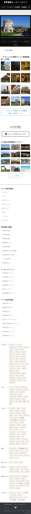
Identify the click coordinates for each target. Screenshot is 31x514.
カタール (16, 453)
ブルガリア (24, 368)
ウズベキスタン (24, 387)
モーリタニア (12, 441)
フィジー (25, 497)
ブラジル (11, 471)
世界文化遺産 (6, 230)
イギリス (16, 349)
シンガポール (25, 389)
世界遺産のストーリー (8, 331)
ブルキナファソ (13, 434)
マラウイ (18, 436)
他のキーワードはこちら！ (10, 319)
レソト (27, 441)
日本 (28, 401)
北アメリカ (5, 200)
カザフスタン (12, 389)
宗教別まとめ (6, 311)
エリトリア (23, 410)
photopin (24, 37)
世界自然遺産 (6, 234)
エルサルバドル (25, 476)
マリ (23, 436)
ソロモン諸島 (25, 492)
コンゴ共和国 (21, 417)
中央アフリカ (12, 443)
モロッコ (18, 439)
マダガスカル (12, 436)
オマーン (11, 453)
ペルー (22, 471)
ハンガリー (18, 366)
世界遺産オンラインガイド (15, 2)
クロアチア (17, 356)
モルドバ (22, 375)
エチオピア (17, 410)
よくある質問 (6, 258)
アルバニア (20, 347)
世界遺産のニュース (8, 335)
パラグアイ (27, 469)
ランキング (10, 7)
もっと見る (15, 175)
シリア (11, 455)
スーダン (24, 424)
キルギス (23, 354)
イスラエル (17, 450)
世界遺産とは (6, 263)
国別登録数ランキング (8, 293)
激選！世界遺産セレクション (10, 323)
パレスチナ (27, 455)
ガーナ (16, 415)
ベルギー (17, 370)
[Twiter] (15, 507)
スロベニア (23, 361)
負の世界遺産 (6, 246)
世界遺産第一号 (6, 315)
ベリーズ (11, 488)
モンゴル (11, 401)
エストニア (18, 351)
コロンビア (12, 469)
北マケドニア (12, 382)
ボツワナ (23, 434)
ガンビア (11, 415)
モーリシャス (24, 439)
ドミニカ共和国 (20, 483)
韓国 (10, 403)
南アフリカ (19, 443)
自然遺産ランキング (8, 281)
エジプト (11, 410)
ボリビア (27, 471)
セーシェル (17, 427)
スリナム (17, 469)
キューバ (11, 478)
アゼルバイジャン (13, 347)
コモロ (15, 417)
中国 (20, 401)
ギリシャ (11, 356)
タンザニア (23, 427)
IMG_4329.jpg (16, 37)
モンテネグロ (12, 377)
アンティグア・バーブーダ (15, 476)
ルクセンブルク (13, 380)
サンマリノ (23, 356)
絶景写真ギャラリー (8, 327)
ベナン (18, 434)
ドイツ (26, 363)
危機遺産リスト (6, 242)
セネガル (11, 427)
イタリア (22, 349)
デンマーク (21, 363)
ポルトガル (24, 373)
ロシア (25, 380)
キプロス (18, 354)
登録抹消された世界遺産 (9, 250)
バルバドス (22, 485)
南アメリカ (5, 208)
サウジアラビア (23, 453)
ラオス (16, 401)
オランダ (23, 351)
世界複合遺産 (6, 238)
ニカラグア (12, 485)
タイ (16, 391)
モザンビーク (12, 439)
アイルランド (19, 344)
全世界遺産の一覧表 (8, 254)
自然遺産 (24, 7)
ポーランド (12, 375)
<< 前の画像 (8, 50)
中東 (3, 212)
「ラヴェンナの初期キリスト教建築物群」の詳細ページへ (15, 112)
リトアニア (24, 377)
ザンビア (22, 422)
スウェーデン (22, 358)
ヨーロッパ (5, 192)
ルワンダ (22, 441)
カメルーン (12, 413)
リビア (18, 441)
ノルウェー (12, 366)
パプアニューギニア (13, 497)
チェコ (16, 363)
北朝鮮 (24, 401)
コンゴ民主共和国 (13, 420)
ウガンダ (23, 408)
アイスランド (12, 344)
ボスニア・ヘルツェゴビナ (15, 373)
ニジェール (24, 431)
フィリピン (26, 396)
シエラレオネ (12, 424)
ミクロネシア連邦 (20, 499)
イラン (26, 450)
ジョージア (12, 358)
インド (11, 387)
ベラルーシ (12, 370)
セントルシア (12, 483)
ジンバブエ (19, 424)
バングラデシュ (13, 396)
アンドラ (11, 349)
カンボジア (19, 389)
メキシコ (21, 462)
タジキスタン (21, 391)
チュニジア (16, 429)
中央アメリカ (6, 204)
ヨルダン (11, 457)
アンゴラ (18, 408)
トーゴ (21, 429)
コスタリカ (23, 478)
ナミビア (18, 431)
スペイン (11, 361)
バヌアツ (20, 495)
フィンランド (12, 368)
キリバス (19, 492)
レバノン (16, 457)
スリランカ (12, 391)
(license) (28, 37)
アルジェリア (12, 408)
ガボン (24, 413)
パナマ (27, 485)
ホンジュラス (17, 488)
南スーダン (25, 443)
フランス (18, 368)
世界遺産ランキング (8, 273)
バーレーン (20, 455)
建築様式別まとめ (7, 307)
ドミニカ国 (26, 483)
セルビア (11, 363)
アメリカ (11, 462)
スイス (17, 358)
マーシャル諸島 (13, 499)
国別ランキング (6, 289)
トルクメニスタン (13, 394)
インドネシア (16, 387)
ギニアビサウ (26, 415)
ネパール (20, 394)
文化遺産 (17, 7)
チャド (11, 429)
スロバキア (17, 361)
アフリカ (5, 216)
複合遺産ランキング (8, 285)
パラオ (20, 497)
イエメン (11, 450)
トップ (3, 7)
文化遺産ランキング (8, 277)
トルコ (15, 455)
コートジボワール (21, 420)
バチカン (23, 366)
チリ (22, 469)
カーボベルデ (18, 413)
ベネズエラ (17, 471)
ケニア (11, 417)
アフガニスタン (13, 448)
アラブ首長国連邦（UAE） (22, 448)
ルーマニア (19, 380)
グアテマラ (17, 478)
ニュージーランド (13, 495)
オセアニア (5, 220)
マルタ (17, 375)
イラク (22, 450)
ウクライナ (12, 351)
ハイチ (17, 485)
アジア (4, 196)
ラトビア (18, 377)
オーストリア (12, 354)
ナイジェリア (12, 431)
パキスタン (19, 396)
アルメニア (26, 347)
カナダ (16, 462)
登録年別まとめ (6, 303)
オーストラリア (13, 492)
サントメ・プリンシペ (14, 422)
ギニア (20, 415)
